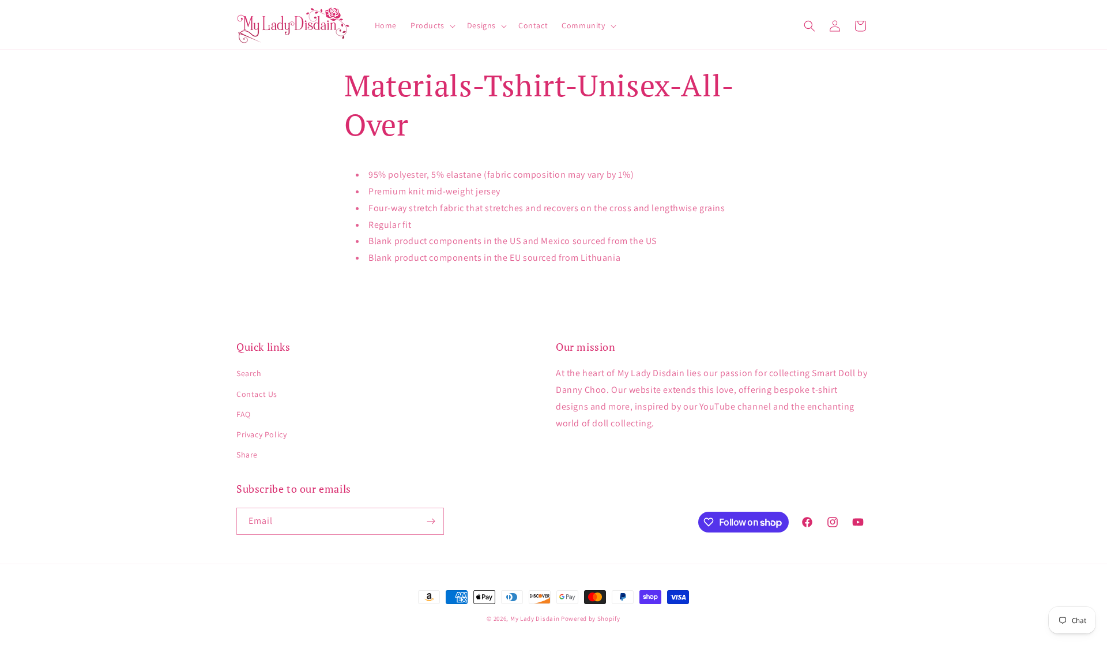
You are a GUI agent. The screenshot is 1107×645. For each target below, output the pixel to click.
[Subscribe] (430, 521)
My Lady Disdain (535, 618)
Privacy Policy (261, 434)
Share (247, 454)
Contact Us (256, 394)
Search (249, 373)
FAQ (243, 414)
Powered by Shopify (590, 618)
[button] (432, 25)
